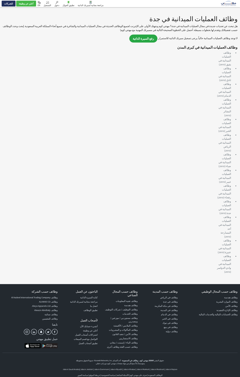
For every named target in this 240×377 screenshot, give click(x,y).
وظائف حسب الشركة (45, 291)
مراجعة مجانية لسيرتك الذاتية (91, 5)
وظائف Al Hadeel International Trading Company (34, 297)
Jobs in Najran (171, 369)
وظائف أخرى (113, 346)
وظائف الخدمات (130, 313)
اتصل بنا (94, 305)
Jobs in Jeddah (86, 369)
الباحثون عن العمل (87, 291)
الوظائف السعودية (155, 375)
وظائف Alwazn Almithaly (46, 310)
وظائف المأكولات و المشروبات (123, 329)
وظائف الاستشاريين (128, 338)
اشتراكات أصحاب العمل (86, 334)
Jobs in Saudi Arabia (71, 369)
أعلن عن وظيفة (26, 3)
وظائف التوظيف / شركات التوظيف (121, 309)
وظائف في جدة (170, 301)
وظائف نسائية (51, 314)
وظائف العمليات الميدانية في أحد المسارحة (224, 224)
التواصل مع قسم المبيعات (86, 339)
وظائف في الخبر (170, 318)
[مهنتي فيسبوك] (55, 332)
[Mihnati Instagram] (27, 332)
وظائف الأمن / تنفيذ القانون (125, 334)
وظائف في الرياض (169, 297)
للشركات (8, 3)
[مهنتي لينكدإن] (34, 332)
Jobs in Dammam (101, 369)
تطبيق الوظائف (90, 310)
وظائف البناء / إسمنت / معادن (124, 342)
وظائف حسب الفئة (129, 346)
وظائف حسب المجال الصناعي (125, 293)
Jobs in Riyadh (116, 369)
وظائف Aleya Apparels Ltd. (45, 305)
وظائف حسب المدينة (165, 291)
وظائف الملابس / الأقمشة (125, 325)
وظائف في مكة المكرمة (166, 305)
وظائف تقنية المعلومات (127, 301)
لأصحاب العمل (89, 320)
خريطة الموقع (94, 375)
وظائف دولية (172, 331)
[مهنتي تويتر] (48, 332)
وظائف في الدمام (169, 314)
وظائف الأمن (231, 305)
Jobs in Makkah (142, 369)
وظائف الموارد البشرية (227, 301)
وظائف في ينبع (171, 327)
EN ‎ (39, 5)
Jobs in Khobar (129, 369)
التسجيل (47, 5)
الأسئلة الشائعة (123, 375)
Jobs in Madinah (157, 369)
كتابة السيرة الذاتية (89, 297)
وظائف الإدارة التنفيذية (227, 310)
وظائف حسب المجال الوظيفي (219, 291)
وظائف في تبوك (170, 322)
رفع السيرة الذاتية (143, 38)
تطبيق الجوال (68, 5)
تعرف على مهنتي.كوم (138, 375)
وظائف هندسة (231, 297)
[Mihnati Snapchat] (41, 332)
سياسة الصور (83, 375)
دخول (56, 5)
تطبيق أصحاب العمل (88, 343)
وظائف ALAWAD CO (48, 301)
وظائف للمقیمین (50, 318)
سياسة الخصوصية (108, 375)
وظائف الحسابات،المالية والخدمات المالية (218, 314)
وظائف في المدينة (169, 310)
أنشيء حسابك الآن (89, 326)
